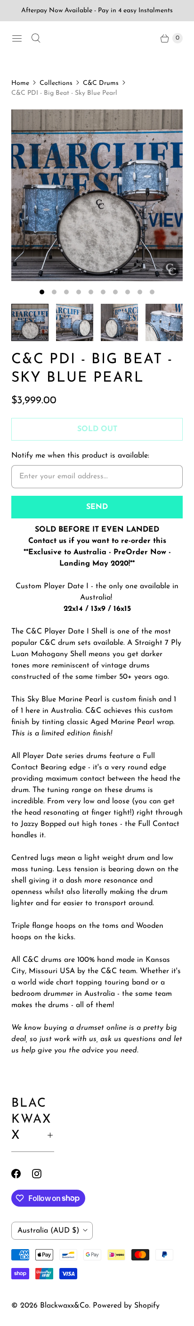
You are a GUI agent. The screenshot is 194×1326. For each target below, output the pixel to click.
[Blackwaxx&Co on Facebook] (21, 1173)
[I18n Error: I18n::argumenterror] (29, 322)
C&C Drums (101, 83)
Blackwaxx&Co (64, 1305)
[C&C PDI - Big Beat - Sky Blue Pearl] (97, 195)
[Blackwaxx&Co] (97, 38)
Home (20, 83)
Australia (48, 1230)
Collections (56, 83)
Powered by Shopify (126, 1305)
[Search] (35, 38)
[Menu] (17, 38)
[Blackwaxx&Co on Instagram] (42, 1173)
